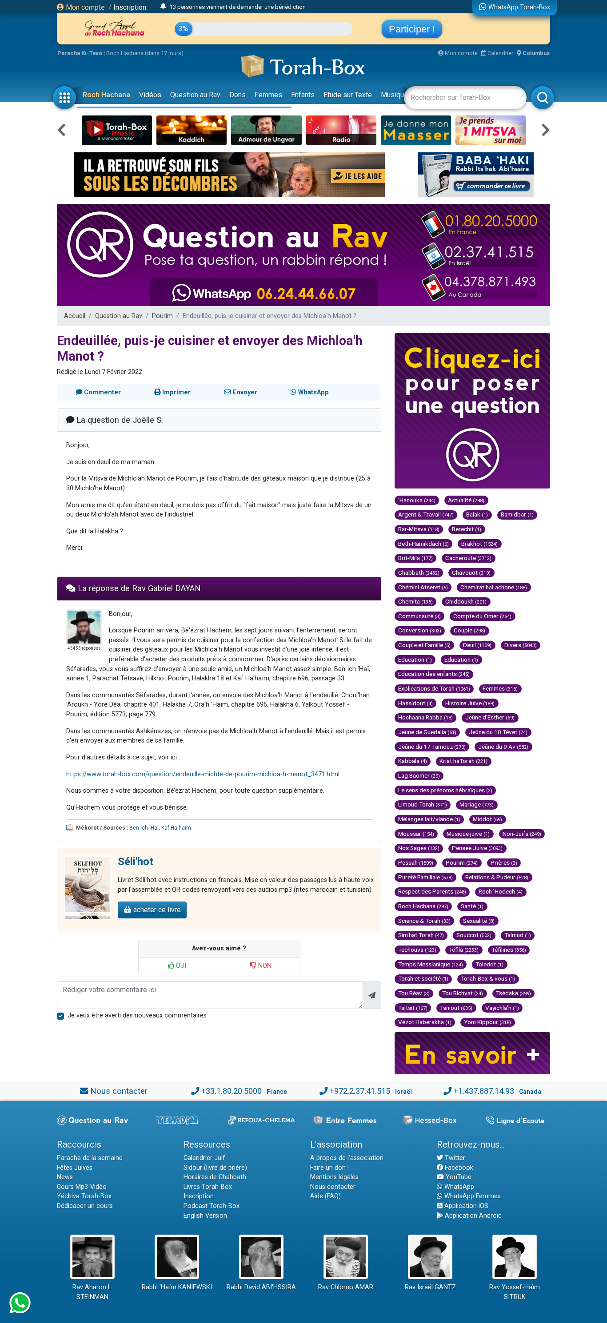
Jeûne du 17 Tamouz (432, 746)
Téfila (464, 949)
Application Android (472, 1216)
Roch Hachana (106, 95)
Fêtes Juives (74, 1168)
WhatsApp (458, 1187)
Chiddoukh (466, 601)
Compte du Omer (482, 616)
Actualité (466, 500)
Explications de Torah (434, 688)
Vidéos (150, 95)
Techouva (417, 949)
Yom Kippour (487, 1021)
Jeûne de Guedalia (427, 731)
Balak (477, 514)
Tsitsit (412, 1007)
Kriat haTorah (463, 760)
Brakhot (479, 543)
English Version (205, 1216)
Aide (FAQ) (325, 1196)
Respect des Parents (432, 891)
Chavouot (471, 572)
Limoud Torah (422, 804)
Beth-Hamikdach (423, 543)
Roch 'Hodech (501, 891)
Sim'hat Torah (421, 934)
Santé (472, 906)
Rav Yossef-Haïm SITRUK (514, 1292)
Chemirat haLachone (493, 587)
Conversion (419, 630)
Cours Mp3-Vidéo (82, 1187)
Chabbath (418, 572)
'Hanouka (416, 500)
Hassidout (415, 703)
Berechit (466, 528)
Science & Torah (424, 920)
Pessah (415, 862)
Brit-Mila (415, 557)
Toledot (489, 964)
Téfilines (508, 949)
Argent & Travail (426, 514)
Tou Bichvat (462, 993)
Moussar (416, 833)
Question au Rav (195, 95)
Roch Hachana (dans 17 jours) (145, 53)
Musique (394, 95)
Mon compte (84, 7)
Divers (520, 644)
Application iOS (465, 1206)
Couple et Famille (424, 644)
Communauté (419, 616)
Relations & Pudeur (496, 877)
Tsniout (456, 1007)
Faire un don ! (329, 1168)
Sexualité (479, 920)
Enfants (303, 95)
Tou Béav (414, 993)
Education (415, 659)
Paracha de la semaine (90, 1158)
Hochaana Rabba (425, 717)
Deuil (477, 644)
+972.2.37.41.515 (360, 1091)
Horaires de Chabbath (215, 1177)
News (65, 1177)
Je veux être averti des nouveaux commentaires (137, 1015)
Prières (504, 862)
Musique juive (468, 833)
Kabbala (412, 760)
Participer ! (412, 29)
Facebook (458, 1168)
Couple (469, 630)
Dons (237, 95)
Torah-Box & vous (488, 978)
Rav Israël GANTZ (430, 1287)
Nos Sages (418, 847)
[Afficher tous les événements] (163, 7)
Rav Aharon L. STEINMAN (92, 1292)
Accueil (74, 316)
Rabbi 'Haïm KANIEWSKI (177, 1287)
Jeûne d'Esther (490, 717)
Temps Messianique (430, 964)
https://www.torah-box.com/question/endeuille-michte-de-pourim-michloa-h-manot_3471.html (202, 774)
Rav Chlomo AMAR (345, 1287)
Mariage (476, 804)
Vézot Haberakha (424, 1021)
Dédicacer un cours (85, 1206)
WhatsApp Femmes (472, 1196)
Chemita (415, 601)
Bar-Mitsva (418, 528)
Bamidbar (517, 514)
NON (264, 965)
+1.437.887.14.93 (484, 1091)
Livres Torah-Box (208, 1187)
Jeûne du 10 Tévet (498, 731)
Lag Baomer (419, 775)
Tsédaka (513, 993)
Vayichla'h (502, 1007)
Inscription (129, 7)
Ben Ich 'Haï (144, 828)
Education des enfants (434, 673)
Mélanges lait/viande (429, 818)
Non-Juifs (522, 833)
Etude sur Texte (347, 95)
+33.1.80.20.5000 (231, 1091)
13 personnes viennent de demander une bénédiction (238, 7)
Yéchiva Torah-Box (84, 1196)
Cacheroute (468, 557)
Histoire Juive (470, 703)
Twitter (454, 1158)
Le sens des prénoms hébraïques (445, 790)
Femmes (268, 95)
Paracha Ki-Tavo (79, 53)
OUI (180, 965)
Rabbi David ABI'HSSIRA (261, 1287)
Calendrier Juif (204, 1158)
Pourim (162, 316)
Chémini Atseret (423, 587)
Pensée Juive (477, 847)
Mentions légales (334, 1177)
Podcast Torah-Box (212, 1206)
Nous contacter (119, 1091)
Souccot (473, 934)
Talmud (517, 934)
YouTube (457, 1177)
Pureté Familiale (425, 877)
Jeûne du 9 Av (503, 746)
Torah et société (423, 978)
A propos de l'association (346, 1158)
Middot (487, 818)
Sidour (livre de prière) (215, 1168)
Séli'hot (135, 861)
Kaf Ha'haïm (176, 828)
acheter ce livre (156, 910)
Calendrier (499, 53)
